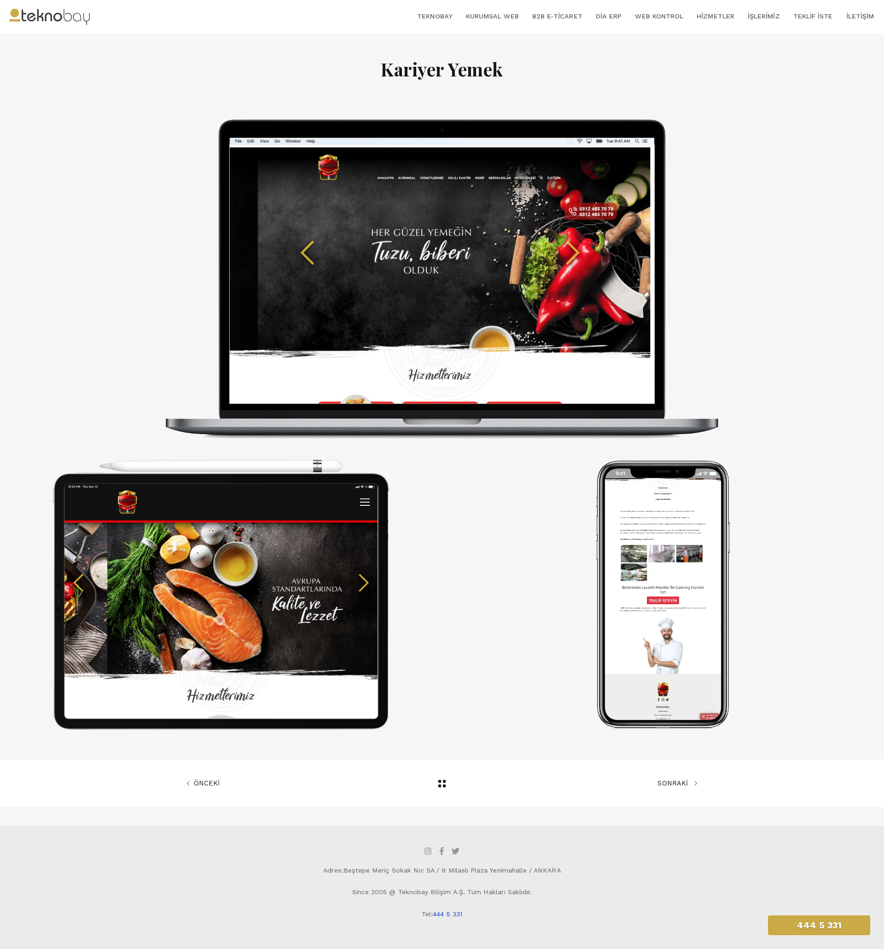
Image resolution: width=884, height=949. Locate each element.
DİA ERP (609, 16)
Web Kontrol (659, 16)
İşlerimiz (764, 16)
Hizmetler (715, 16)
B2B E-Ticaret (557, 16)
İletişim (860, 16)
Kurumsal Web (492, 16)
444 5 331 (447, 914)
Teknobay (434, 16)
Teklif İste (813, 16)
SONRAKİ (673, 783)
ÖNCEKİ (207, 783)
